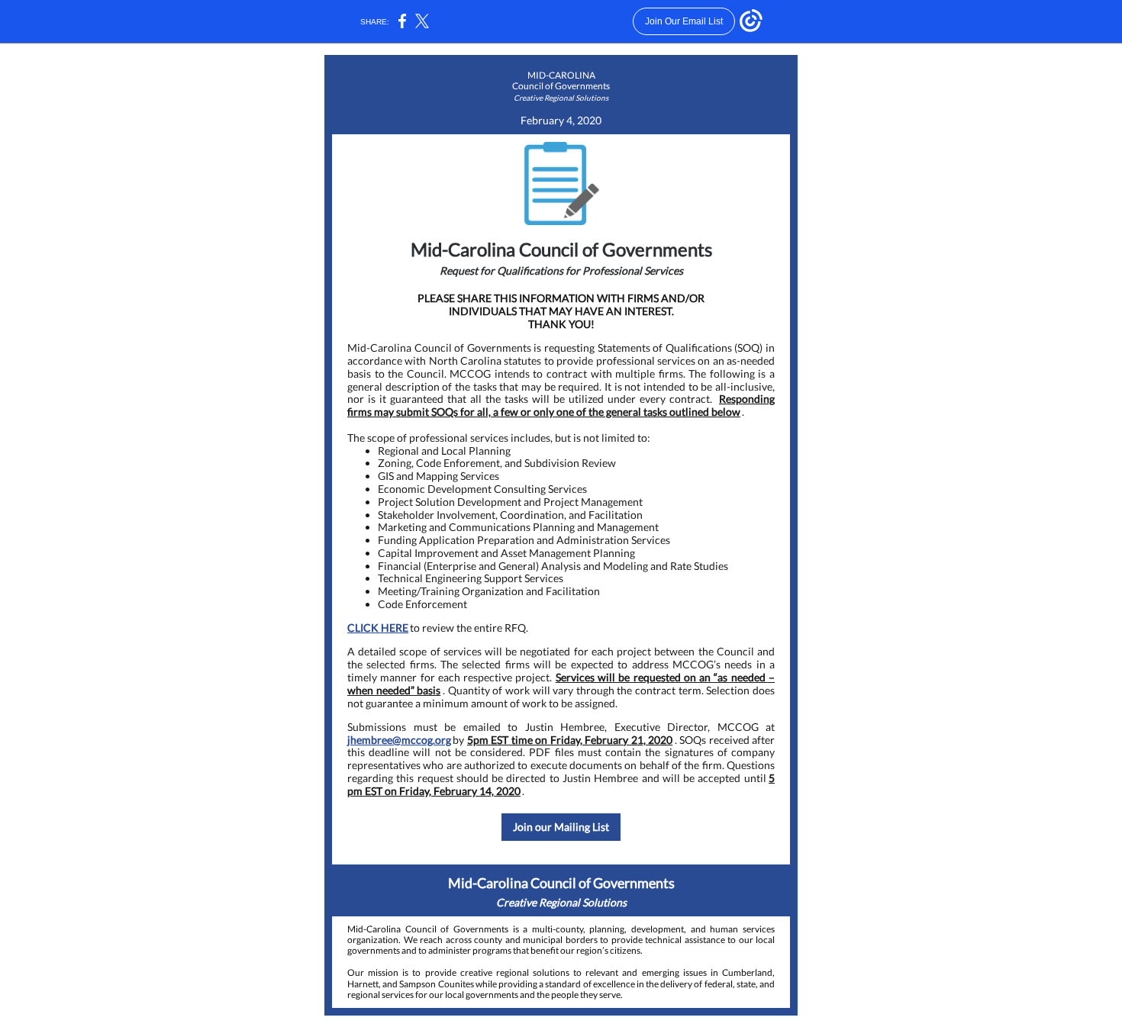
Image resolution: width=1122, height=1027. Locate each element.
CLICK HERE (377, 627)
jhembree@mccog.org (399, 739)
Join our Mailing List (561, 826)
